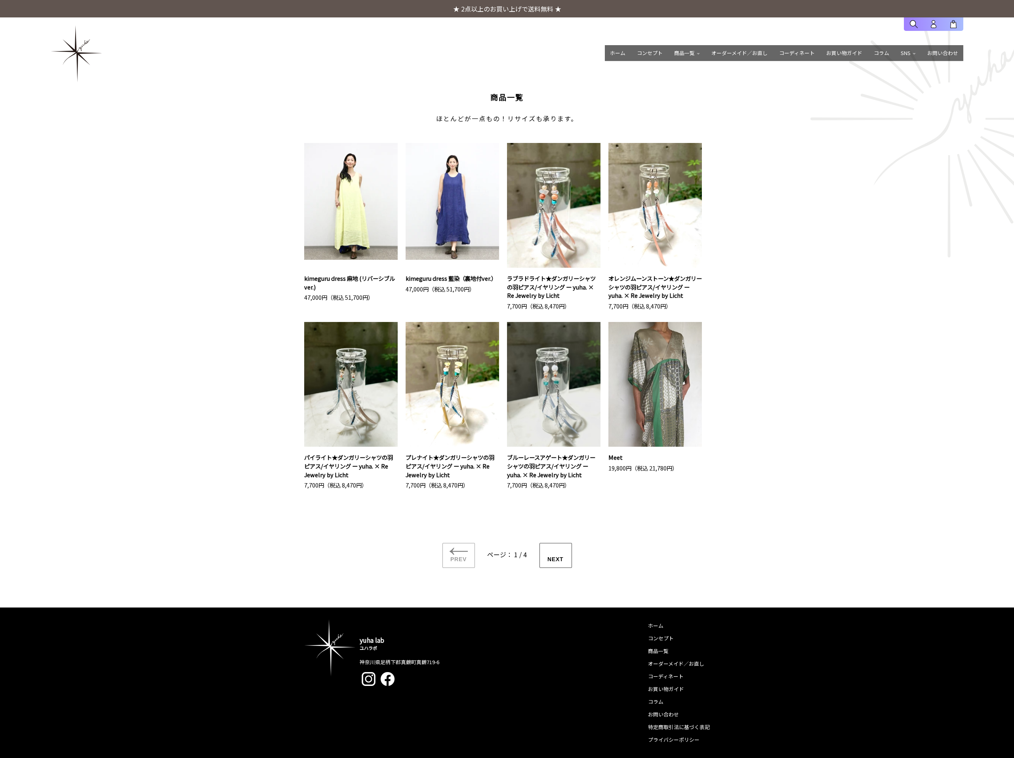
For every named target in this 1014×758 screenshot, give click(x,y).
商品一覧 (684, 53)
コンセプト (650, 53)
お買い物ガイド (844, 53)
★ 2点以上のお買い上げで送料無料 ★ (507, 8)
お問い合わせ (942, 53)
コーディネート (797, 53)
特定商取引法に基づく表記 (679, 727)
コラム (881, 53)
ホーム (617, 53)
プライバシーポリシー (674, 739)
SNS (906, 53)
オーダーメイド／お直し (739, 53)
